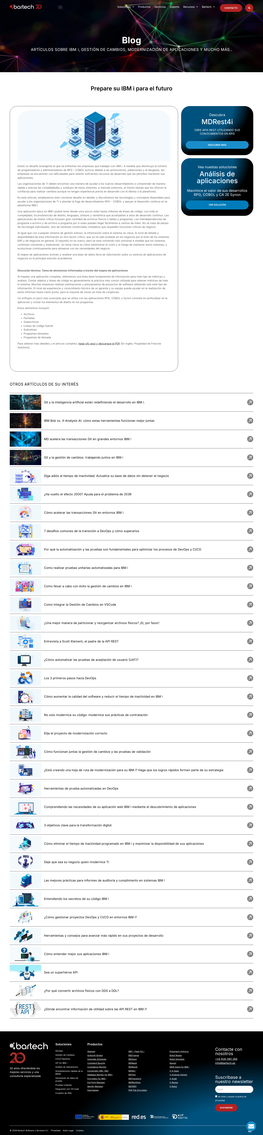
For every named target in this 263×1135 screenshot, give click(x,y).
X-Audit (173, 1078)
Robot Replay (176, 1055)
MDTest (132, 1074)
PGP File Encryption (137, 1090)
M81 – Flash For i (136, 1051)
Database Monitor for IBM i (100, 1074)
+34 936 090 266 (226, 1059)
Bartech (207, 6)
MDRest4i (132, 1067)
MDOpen (132, 1059)
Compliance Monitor (96, 1067)
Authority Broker (95, 1055)
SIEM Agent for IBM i (179, 1067)
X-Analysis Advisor (178, 1074)
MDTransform (134, 1078)
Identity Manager (95, 1086)
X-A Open (174, 1071)
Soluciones (124, 6)
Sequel (173, 1063)
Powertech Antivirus (179, 1051)
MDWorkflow (134, 1082)
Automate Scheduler (97, 1059)
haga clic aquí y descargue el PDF (99, 343)
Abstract (91, 1051)
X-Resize (174, 1082)
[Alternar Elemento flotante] (251, 1126)
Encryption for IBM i (96, 1078)
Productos (144, 6)
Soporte (174, 6)
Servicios (160, 6)
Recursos (189, 6)
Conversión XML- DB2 (98, 1071)
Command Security (96, 1063)
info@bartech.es (225, 1063)
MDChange (133, 1055)
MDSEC (132, 1071)
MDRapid (132, 1063)
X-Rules (173, 1086)
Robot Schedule (177, 1059)
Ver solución (217, 204)
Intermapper (93, 1090)
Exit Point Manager (96, 1082)
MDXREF (132, 1086)
